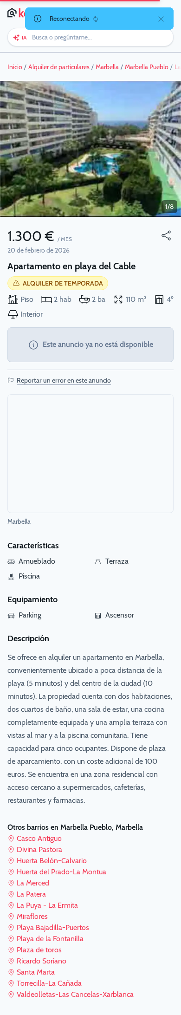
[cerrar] (161, 18)
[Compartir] (166, 235)
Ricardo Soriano (41, 960)
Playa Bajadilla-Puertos (53, 927)
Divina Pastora (39, 849)
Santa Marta (36, 972)
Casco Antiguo (39, 838)
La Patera (31, 894)
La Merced (33, 882)
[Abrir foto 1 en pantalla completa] (90, 149)
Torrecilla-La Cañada (49, 983)
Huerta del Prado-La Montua (61, 871)
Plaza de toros (39, 949)
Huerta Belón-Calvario (52, 860)
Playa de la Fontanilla (50, 938)
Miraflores (32, 916)
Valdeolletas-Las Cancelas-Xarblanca (75, 994)
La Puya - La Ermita (47, 905)
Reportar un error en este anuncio (64, 380)
